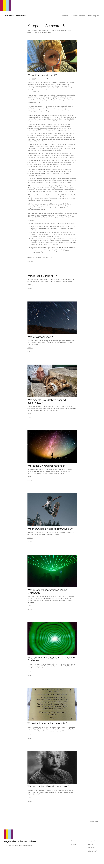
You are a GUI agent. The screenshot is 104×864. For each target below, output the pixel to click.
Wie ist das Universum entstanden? (47, 465)
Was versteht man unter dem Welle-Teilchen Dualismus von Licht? (51, 659)
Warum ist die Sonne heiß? (42, 275)
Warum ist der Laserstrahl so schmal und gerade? (47, 591)
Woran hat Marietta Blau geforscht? (47, 723)
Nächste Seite (94, 822)
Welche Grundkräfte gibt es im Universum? (50, 528)
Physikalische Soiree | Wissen (15, 16)
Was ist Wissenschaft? (40, 337)
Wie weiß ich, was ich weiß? (42, 75)
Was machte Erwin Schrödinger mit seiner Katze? (46, 401)
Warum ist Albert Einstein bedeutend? (48, 786)
